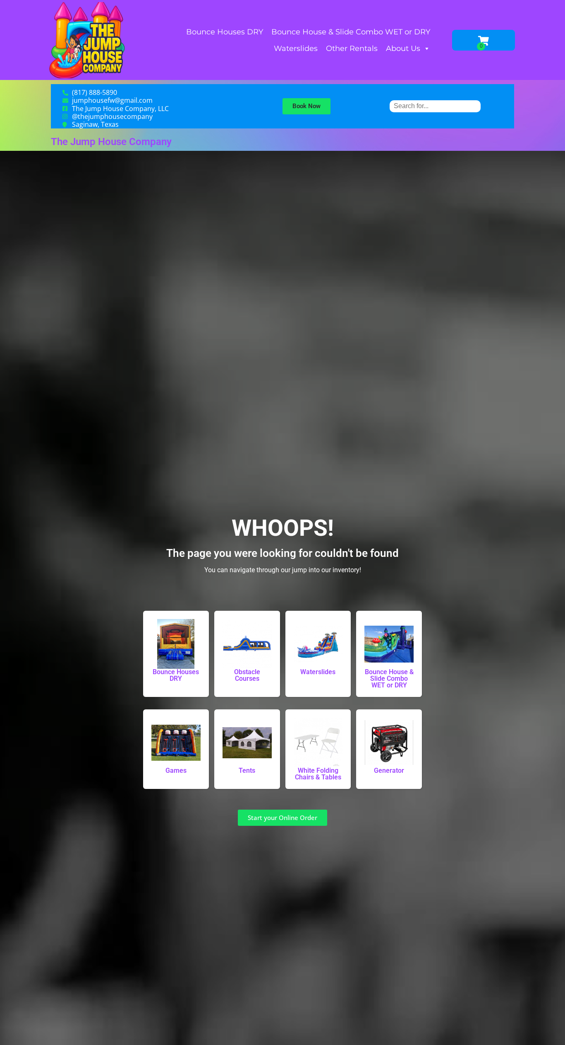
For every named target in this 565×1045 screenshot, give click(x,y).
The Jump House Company (111, 142)
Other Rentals (352, 48)
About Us (403, 48)
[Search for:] (435, 105)
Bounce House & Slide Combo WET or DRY (350, 31)
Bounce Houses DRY (224, 31)
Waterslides (296, 48)
